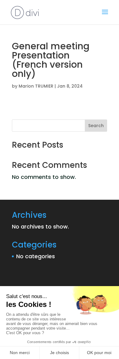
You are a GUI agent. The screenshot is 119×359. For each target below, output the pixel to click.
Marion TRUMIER (36, 86)
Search (96, 126)
